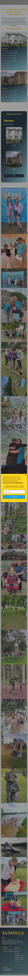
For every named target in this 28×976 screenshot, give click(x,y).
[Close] (25, 475)
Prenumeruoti (14, 497)
